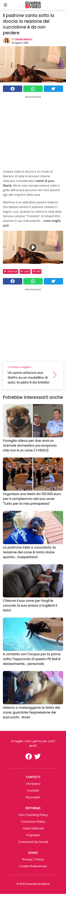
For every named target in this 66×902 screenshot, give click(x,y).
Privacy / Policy (33, 859)
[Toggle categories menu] (5, 5)
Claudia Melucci (23, 39)
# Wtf (37, 271)
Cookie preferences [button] (33, 866)
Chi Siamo (33, 784)
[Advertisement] (33, 132)
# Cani (25, 271)
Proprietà (33, 835)
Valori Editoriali (33, 828)
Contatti (33, 791)
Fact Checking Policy (33, 815)
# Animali (10, 271)
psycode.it (33, 797)
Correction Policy (33, 822)
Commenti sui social (33, 842)
